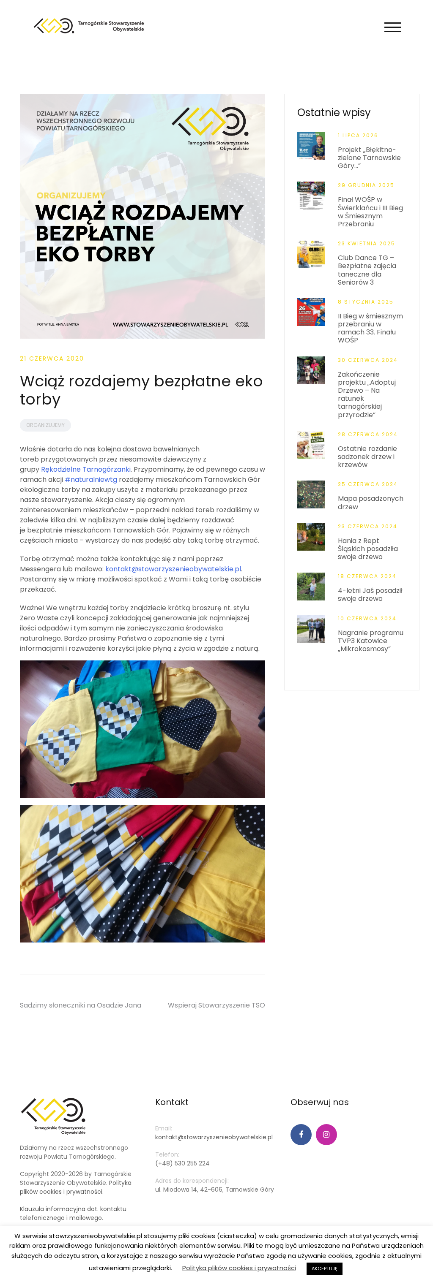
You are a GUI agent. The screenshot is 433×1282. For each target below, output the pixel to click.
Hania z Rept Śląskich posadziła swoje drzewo (368, 549)
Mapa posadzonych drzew (370, 502)
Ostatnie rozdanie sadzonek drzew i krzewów (367, 457)
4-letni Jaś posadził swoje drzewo (370, 594)
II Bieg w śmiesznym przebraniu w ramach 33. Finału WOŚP (370, 328)
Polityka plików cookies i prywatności (76, 1187)
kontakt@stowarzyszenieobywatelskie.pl (173, 569)
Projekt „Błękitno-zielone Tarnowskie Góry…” (369, 158)
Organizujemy (45, 425)
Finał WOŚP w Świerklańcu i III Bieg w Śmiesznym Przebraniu (370, 212)
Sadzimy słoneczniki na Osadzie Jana (80, 1005)
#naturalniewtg (91, 479)
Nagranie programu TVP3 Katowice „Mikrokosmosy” (370, 641)
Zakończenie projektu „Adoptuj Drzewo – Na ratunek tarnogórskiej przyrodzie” (367, 394)
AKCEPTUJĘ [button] (324, 1268)
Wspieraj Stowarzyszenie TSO (216, 1005)
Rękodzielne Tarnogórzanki (86, 469)
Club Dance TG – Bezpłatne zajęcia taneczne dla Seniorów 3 (367, 270)
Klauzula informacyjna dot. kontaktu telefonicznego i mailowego (73, 1213)
